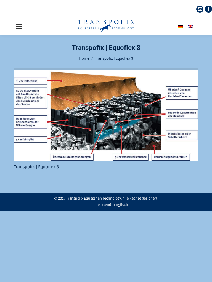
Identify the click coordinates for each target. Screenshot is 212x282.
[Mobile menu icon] (19, 26)
